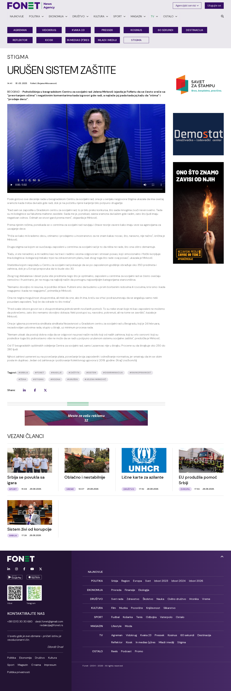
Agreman (20, 30)
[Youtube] (32, 569)
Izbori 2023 (161, 581)
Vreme (206, 599)
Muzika (123, 608)
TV (101, 635)
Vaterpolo (166, 617)
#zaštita (73, 372)
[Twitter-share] (45, 390)
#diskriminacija (113, 372)
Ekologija (143, 590)
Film (113, 608)
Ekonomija (25, 657)
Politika (11, 657)
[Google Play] (14, 577)
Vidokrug (49, 30)
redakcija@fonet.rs (51, 625)
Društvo (40, 657)
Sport (10, 665)
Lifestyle (116, 626)
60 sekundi (165, 30)
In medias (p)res (78, 40)
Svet (148, 581)
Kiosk (49, 40)
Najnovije (95, 572)
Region (125, 581)
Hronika (194, 599)
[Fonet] (31, 5)
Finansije (130, 590)
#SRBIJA (23, 372)
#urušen (72, 379)
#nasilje (56, 372)
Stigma (136, 40)
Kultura (52, 657)
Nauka (160, 599)
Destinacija (194, 30)
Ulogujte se (214, 5)
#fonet (39, 372)
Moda (128, 626)
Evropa (137, 581)
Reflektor (20, 40)
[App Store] (34, 577)
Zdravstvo (133, 599)
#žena (22, 379)
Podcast (126, 651)
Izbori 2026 (196, 581)
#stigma (38, 379)
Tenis (139, 617)
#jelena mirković (95, 379)
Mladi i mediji (107, 40)
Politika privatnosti (18, 672)
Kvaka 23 (78, 30)
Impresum (50, 665)
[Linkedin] (8, 569)
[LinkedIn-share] (24, 390)
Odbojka (151, 617)
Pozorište (137, 608)
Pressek (107, 30)
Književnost (153, 608)
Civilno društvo (177, 599)
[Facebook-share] (34, 390)
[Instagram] (16, 569)
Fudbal (115, 617)
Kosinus (136, 30)
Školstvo (148, 599)
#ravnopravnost (140, 372)
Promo (139, 651)
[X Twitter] (40, 569)
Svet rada (117, 599)
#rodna (55, 379)
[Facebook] (24, 569)
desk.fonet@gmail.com (49, 621)
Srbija (114, 581)
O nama (36, 665)
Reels (114, 651)
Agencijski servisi (186, 5)
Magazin (23, 665)
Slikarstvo (170, 608)
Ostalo (180, 617)
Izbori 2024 (178, 581)
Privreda (116, 590)
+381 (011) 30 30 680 (19, 621)
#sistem (91, 372)
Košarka (128, 617)
